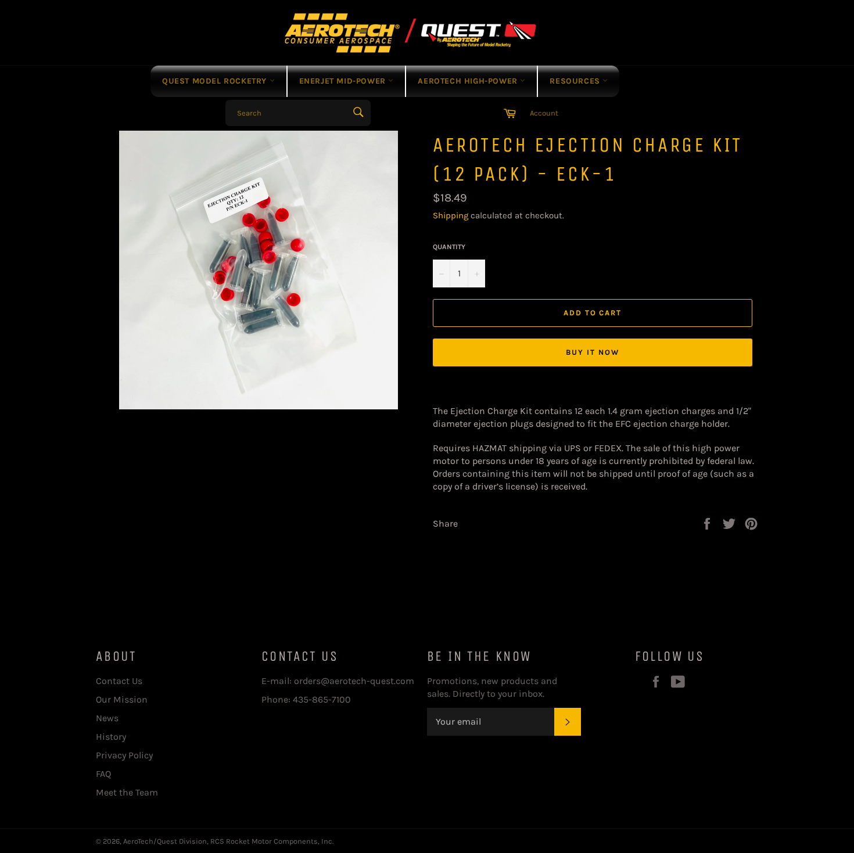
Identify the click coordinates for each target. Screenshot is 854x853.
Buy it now (592, 352)
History (111, 736)
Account (544, 113)
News (107, 718)
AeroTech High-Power (469, 81)
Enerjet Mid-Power (344, 81)
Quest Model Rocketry (216, 81)
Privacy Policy (124, 755)
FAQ (103, 773)
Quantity (449, 247)
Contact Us (119, 680)
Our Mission (122, 699)
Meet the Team (127, 792)
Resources (576, 81)
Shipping (450, 215)
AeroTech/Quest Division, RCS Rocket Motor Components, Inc (227, 841)
